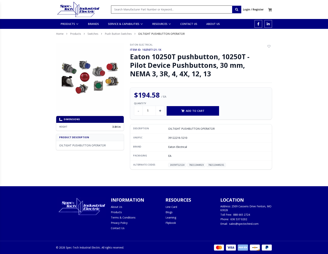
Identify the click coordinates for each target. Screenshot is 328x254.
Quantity (140, 103)
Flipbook (171, 223)
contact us (188, 24)
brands (93, 24)
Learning (171, 217)
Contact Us (118, 228)
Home (60, 33)
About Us (116, 207)
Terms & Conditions (123, 217)
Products (75, 33)
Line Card (171, 207)
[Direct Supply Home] (78, 9)
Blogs (169, 212)
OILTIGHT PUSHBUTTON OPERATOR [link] (161, 33)
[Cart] (270, 9)
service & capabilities (123, 24)
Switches (93, 33)
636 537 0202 (238, 219)
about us (213, 24)
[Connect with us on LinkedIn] (268, 24)
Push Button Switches (118, 33)
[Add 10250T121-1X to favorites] (269, 46)
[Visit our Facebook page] (258, 24)
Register (258, 9)
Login (246, 9)
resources (159, 24)
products (68, 24)
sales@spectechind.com (244, 224)
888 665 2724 (241, 214)
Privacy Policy (119, 223)
